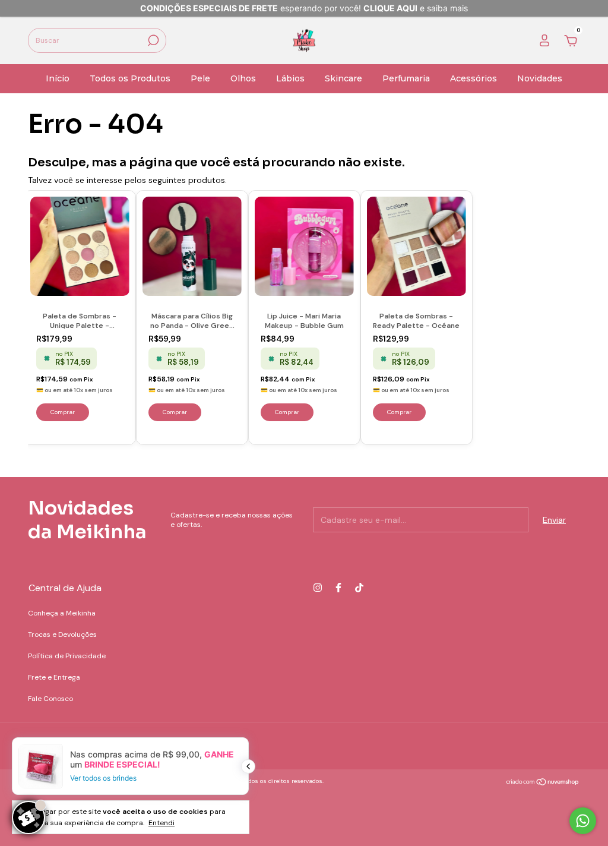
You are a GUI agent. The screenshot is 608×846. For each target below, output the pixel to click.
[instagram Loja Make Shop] (317, 587)
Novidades (539, 78)
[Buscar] (152, 40)
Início (57, 78)
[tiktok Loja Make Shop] (359, 587)
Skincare (343, 78)
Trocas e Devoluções (62, 634)
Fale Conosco (50, 698)
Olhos (243, 78)
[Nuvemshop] (543, 782)
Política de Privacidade (67, 656)
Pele (200, 78)
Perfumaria (406, 78)
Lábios (290, 78)
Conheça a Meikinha (62, 613)
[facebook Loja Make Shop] (338, 587)
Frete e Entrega (54, 677)
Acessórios (473, 78)
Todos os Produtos (130, 78)
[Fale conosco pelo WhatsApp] (582, 820)
